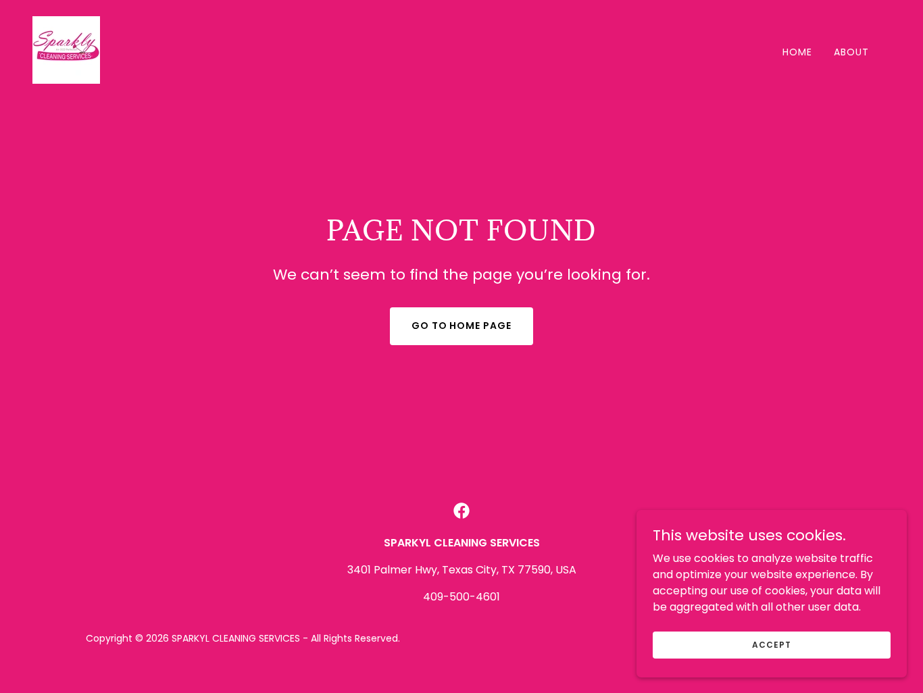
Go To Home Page (461, 325)
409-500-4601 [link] (461, 597)
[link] (66, 49)
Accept (771, 644)
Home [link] (797, 52)
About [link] (851, 52)
